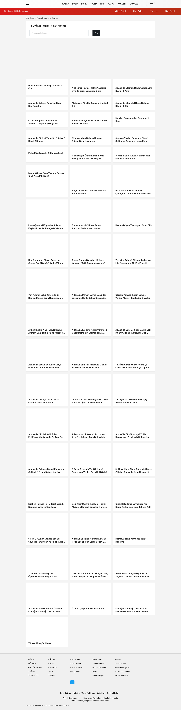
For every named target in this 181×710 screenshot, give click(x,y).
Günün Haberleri (99, 667)
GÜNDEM (65, 4)
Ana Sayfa (30, 18)
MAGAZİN (121, 4)
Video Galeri (120, 11)
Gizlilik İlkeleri (113, 693)
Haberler (40, 705)
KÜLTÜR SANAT (35, 667)
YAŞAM (111, 4)
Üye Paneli (170, 11)
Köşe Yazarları (76, 667)
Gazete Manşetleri (122, 667)
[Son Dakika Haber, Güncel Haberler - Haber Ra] (44, 4)
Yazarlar (154, 11)
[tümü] (142, 3)
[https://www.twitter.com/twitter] (72, 682)
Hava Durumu (120, 663)
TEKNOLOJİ (133, 4)
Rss (62, 693)
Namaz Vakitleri (121, 675)
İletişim (76, 693)
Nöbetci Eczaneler (122, 671)
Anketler (118, 659)
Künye (68, 693)
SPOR (102, 4)
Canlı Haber (49, 705)
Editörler (101, 693)
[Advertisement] (90, 58)
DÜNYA (75, 4)
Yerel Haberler (98, 663)
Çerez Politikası (88, 693)
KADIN (51, 663)
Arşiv (94, 671)
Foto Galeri (138, 11)
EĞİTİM (84, 4)
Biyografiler (75, 671)
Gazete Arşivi (97, 675)
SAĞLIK (93, 4)
